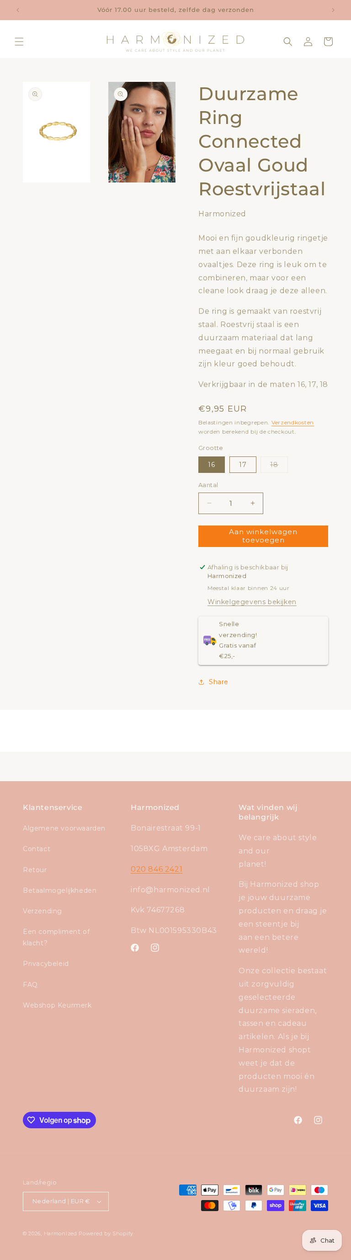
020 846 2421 (156, 869)
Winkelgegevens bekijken (252, 602)
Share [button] (219, 682)
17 (243, 465)
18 (279, 466)
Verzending (42, 911)
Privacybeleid (46, 964)
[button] (19, 42)
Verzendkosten (292, 422)
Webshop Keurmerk (57, 1005)
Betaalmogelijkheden (59, 890)
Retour (35, 870)
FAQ (30, 985)
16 (211, 465)
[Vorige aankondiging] (18, 10)
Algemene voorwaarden (64, 828)
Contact (36, 849)
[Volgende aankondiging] (333, 10)
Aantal (208, 484)
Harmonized (61, 1233)
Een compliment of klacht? (56, 937)
